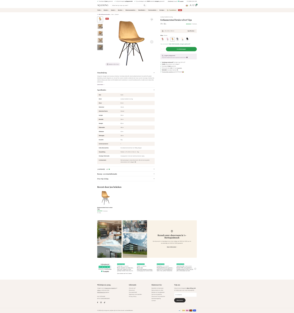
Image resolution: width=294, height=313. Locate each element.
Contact (154, 300)
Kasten (113, 10)
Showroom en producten (158, 296)
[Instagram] (101, 302)
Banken (120, 10)
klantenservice (101, 292)
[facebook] (97, 302)
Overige (161, 10)
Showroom (132, 290)
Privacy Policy (132, 296)
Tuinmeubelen (152, 10)
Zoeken (144, 5)
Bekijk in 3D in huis (114, 64)
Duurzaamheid (133, 292)
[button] (164, 47)
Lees (100, 84)
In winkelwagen (181, 49)
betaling (113, 288)
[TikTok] (104, 302)
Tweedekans (172, 10)
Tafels (99, 10)
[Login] (190, 5)
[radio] (162, 39)
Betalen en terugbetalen (158, 292)
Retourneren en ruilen (157, 290)
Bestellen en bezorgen (157, 288)
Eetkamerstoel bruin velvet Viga (104, 208)
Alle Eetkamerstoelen (104, 14)
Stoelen (106, 10)
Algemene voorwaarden (135, 294)
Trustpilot (179, 68)
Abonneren (179, 300)
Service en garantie (157, 294)
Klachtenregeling (156, 298)
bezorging (108, 288)
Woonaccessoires (130, 10)
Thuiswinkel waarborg (168, 72)
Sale (112, 14)
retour (99, 290)
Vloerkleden (141, 10)
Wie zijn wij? (132, 288)
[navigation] (100, 19)
